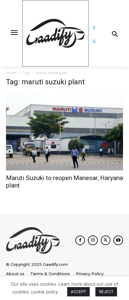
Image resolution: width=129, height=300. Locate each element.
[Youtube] (118, 240)
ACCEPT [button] (78, 291)
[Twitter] (94, 41)
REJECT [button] (106, 291)
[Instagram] (93, 240)
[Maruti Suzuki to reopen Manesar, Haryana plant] (64, 131)
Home (11, 72)
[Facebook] (94, 28)
